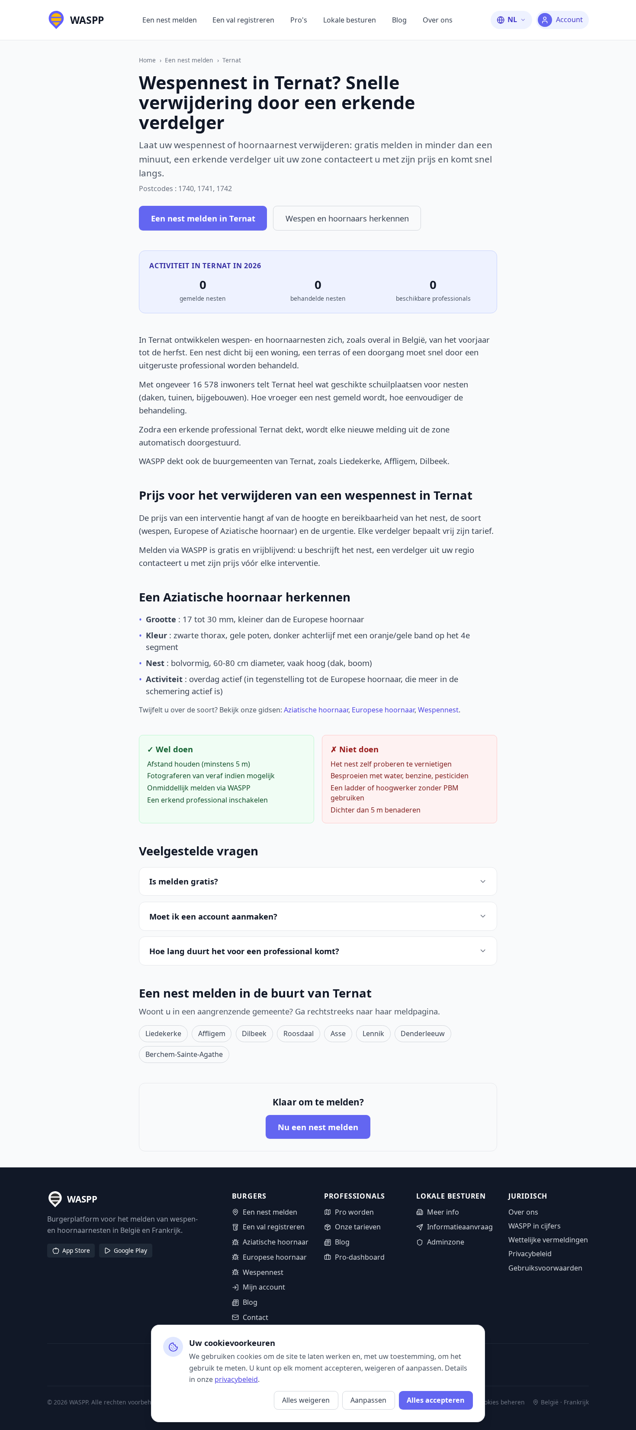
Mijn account (264, 1287)
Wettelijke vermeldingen (548, 1240)
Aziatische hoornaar (316, 710)
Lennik (373, 1033)
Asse (338, 1033)
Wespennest (438, 710)
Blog (399, 20)
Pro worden (354, 1212)
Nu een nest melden (318, 1126)
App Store (76, 1250)
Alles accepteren (436, 1400)
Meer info (443, 1212)
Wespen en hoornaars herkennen (347, 218)
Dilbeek (254, 1033)
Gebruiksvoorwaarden (545, 1268)
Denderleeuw (423, 1033)
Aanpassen (368, 1400)
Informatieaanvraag (460, 1227)
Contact (255, 1317)
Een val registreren (243, 20)
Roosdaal (298, 1033)
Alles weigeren (306, 1400)
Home (147, 60)
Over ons (438, 20)
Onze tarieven (358, 1227)
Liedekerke (163, 1033)
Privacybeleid (530, 1253)
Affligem (211, 1033)
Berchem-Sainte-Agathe (184, 1054)
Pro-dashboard (360, 1257)
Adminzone (445, 1242)
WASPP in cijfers (534, 1226)
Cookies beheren (501, 1402)
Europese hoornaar (383, 710)
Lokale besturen (349, 20)
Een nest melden (169, 20)
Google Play (130, 1250)
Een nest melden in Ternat (203, 218)
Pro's (298, 20)
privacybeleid (236, 1379)
